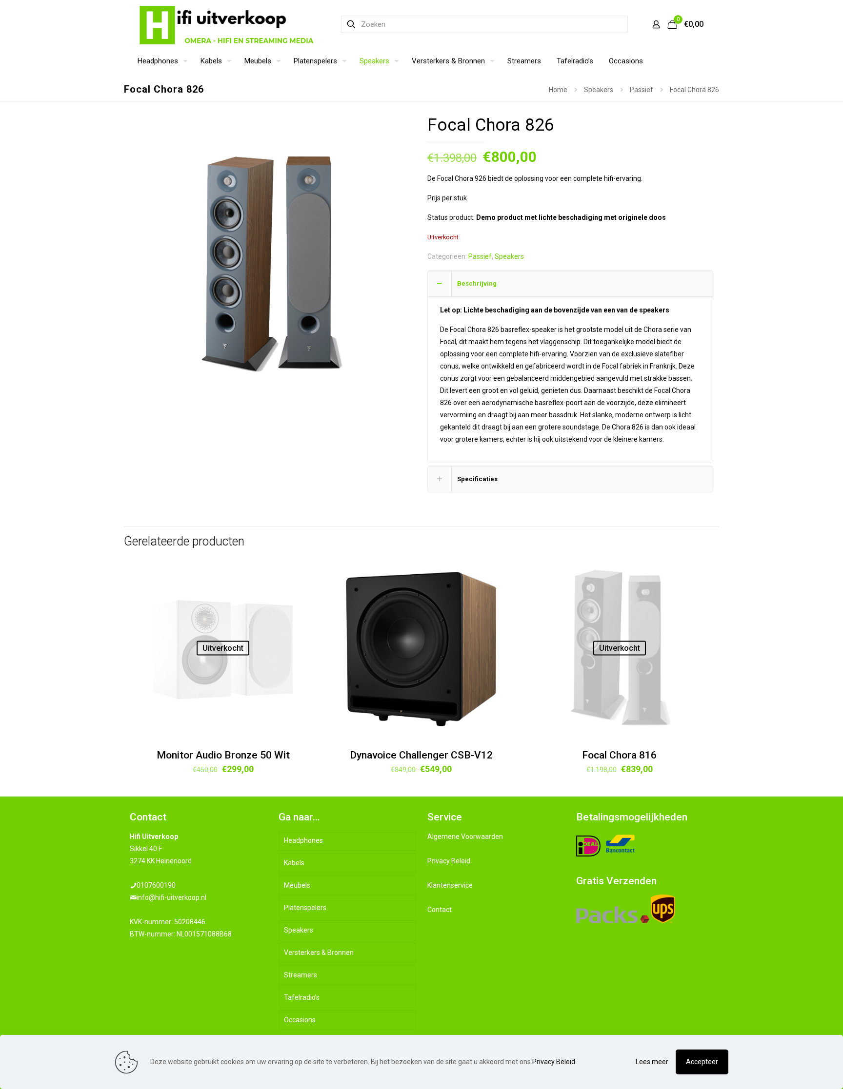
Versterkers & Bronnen (319, 952)
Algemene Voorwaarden (465, 836)
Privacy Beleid (448, 861)
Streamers (300, 975)
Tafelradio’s (302, 997)
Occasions (300, 1020)
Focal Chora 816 (619, 755)
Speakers (598, 90)
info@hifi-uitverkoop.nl (171, 897)
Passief (641, 90)
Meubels (297, 885)
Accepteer (702, 1062)
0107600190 (156, 885)
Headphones (303, 840)
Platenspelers (305, 908)
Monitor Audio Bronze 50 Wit (223, 755)
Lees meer (652, 1062)
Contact (439, 910)
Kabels (294, 863)
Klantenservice (450, 885)
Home (558, 90)
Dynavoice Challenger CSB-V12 (421, 755)
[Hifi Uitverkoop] (227, 24)
